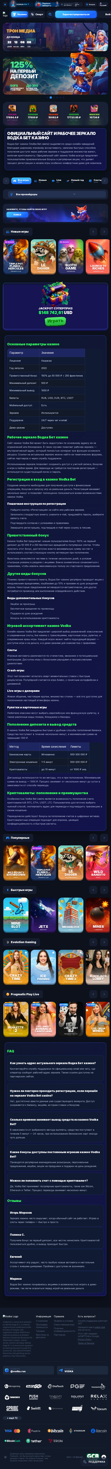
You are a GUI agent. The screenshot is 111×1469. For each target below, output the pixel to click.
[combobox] (54, 194)
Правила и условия (63, 1321)
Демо (21, 263)
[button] (47, 97)
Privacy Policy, (85, 1339)
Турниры (40, 1331)
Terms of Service (86, 1343)
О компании (42, 1321)
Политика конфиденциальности (64, 1329)
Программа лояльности (42, 1325)
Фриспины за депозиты (42, 1336)
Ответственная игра (64, 1324)
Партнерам (59, 1335)
